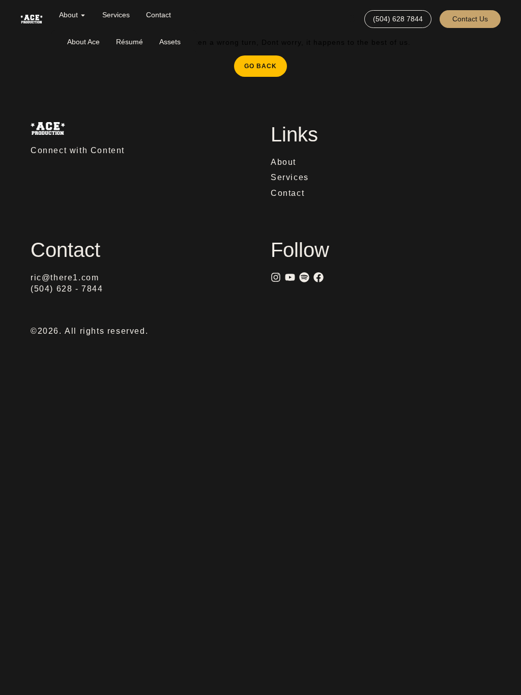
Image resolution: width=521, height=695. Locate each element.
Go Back (265, 62)
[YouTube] (290, 277)
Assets (170, 42)
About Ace (83, 42)
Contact (158, 15)
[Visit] (352, 19)
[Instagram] (276, 277)
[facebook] (318, 277)
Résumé (129, 42)
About (68, 15)
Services (116, 15)
